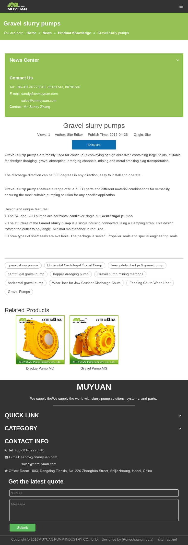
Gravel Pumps (19, 292)
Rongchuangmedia (137, 539)
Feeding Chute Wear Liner (150, 283)
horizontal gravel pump (25, 283)
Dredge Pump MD (40, 368)
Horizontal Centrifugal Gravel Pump (74, 265)
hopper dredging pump (71, 274)
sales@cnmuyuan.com (39, 100)
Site (148, 134)
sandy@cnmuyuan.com (39, 94)
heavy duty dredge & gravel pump (137, 265)
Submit (22, 528)
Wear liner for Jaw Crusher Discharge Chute (86, 283)
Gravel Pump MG (94, 368)
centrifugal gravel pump (26, 274)
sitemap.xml (167, 539)
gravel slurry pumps (23, 265)
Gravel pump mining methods (120, 274)
